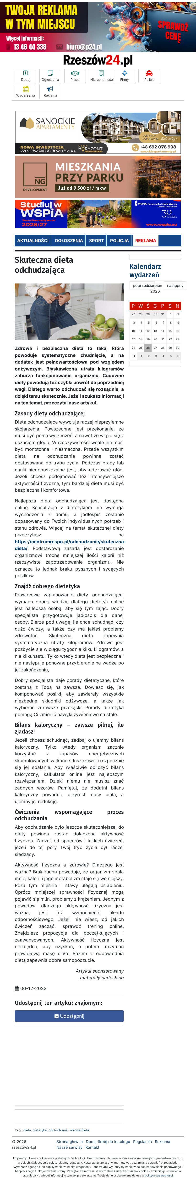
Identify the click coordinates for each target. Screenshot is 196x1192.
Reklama (50, 95)
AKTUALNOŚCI (33, 240)
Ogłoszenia (50, 79)
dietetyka (40, 1130)
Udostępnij (71, 1016)
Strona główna (69, 1141)
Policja (149, 79)
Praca (75, 79)
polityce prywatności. (159, 1175)
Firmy (124, 79)
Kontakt (92, 1147)
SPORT (96, 240)
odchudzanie (58, 1130)
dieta (27, 1130)
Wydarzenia (25, 95)
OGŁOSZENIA (69, 240)
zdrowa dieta (79, 1130)
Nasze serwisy (69, 1147)
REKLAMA (145, 240)
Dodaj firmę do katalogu (108, 1141)
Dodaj (25, 79)
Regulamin (142, 1141)
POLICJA (119, 240)
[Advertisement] (51, 1064)
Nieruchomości (101, 79)
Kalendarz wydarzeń (145, 270)
